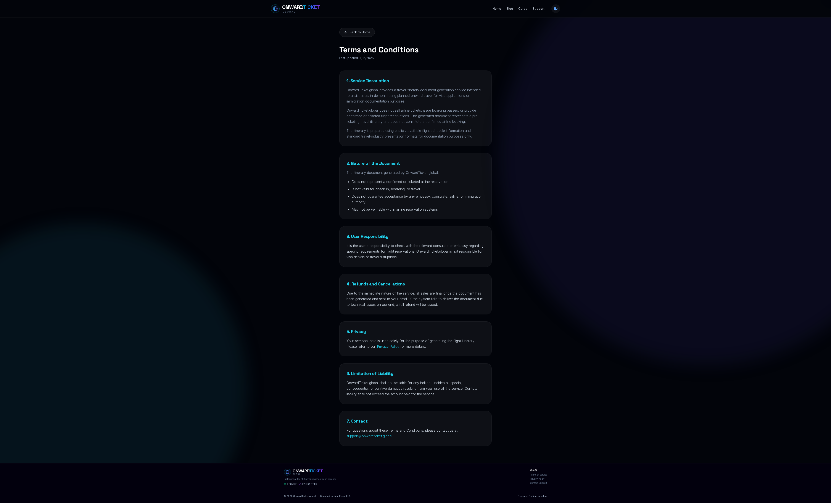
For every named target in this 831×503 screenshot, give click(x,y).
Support (538, 8)
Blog (509, 8)
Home (497, 8)
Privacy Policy (388, 346)
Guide (522, 8)
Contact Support (538, 483)
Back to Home (359, 32)
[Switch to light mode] (555, 8)
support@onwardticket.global (369, 436)
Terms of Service (538, 474)
